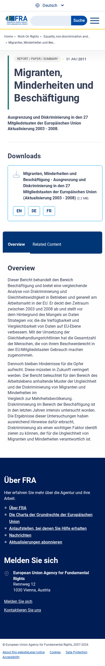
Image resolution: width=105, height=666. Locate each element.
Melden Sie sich (18, 601)
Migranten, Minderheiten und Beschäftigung (38, 42)
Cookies (55, 652)
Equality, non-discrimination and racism (71, 36)
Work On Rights (28, 36)
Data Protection (76, 652)
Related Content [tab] (47, 244)
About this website (15, 652)
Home (8, 36)
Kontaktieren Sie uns (22, 610)
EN (19, 210)
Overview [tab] (16, 244)
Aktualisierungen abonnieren (35, 542)
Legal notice (36, 652)
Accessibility (11, 657)
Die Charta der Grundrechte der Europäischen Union (51, 518)
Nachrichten (20, 535)
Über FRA (18, 507)
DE (34, 210)
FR (49, 210)
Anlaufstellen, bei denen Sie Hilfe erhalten (48, 528)
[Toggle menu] (94, 20)
